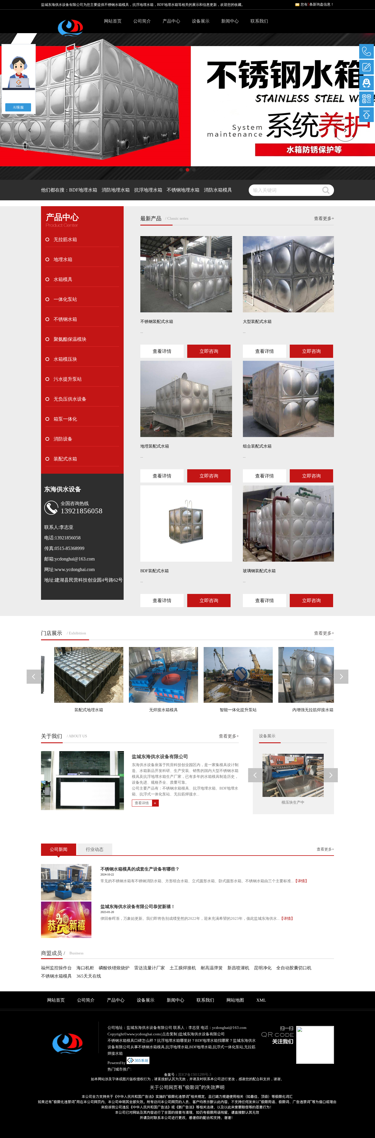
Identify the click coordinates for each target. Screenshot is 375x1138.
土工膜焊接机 (183, 968)
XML (261, 1000)
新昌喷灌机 (238, 968)
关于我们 (51, 736)
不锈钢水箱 (65, 319)
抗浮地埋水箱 (148, 189)
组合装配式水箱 (257, 446)
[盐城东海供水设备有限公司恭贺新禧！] (66, 920)
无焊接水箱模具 (147, 710)
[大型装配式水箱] (289, 274)
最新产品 (150, 218)
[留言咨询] (366, 67)
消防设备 (63, 438)
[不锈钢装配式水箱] (186, 274)
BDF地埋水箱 (83, 189)
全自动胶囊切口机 (293, 968)
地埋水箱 (63, 259)
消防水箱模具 (218, 189)
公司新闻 (58, 849)
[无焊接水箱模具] (147, 675)
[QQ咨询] (366, 83)
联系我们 (259, 21)
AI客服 (18, 107)
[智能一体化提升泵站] (222, 675)
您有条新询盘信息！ (317, 4)
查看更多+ (324, 218)
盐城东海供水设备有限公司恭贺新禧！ (137, 906)
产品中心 (171, 21)
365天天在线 (88, 976)
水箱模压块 (65, 359)
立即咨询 (209, 351)
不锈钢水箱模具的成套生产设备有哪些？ (140, 869)
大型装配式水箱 (257, 321)
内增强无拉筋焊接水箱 (297, 710)
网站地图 (235, 1000)
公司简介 (142, 21)
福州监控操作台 (56, 968)
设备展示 (200, 21)
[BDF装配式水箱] (186, 523)
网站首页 (113, 21)
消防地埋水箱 (116, 189)
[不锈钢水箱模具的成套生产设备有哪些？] (66, 882)
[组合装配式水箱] (289, 399)
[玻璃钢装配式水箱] (289, 523)
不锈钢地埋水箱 (183, 189)
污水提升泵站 (68, 379)
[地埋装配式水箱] (186, 399)
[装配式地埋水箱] (73, 675)
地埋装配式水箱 (154, 446)
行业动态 (94, 849)
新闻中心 (230, 21)
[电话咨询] (366, 51)
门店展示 (51, 633)
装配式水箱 (65, 458)
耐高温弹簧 (212, 968)
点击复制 (169, 1034)
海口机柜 (85, 968)
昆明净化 (263, 968)
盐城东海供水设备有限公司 (160, 756)
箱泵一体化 (65, 418)
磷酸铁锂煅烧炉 (114, 968)
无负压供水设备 (70, 399)
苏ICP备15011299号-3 (194, 1075)
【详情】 (301, 881)
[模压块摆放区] (293, 775)
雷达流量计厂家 (149, 968)
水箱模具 (63, 279)
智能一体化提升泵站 (222, 710)
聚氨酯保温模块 (70, 339)
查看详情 (162, 351)
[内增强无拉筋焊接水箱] (297, 675)
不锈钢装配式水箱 (156, 321)
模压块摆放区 (293, 802)
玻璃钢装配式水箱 (259, 571)
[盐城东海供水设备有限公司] (70, 31)
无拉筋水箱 (65, 239)
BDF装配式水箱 (154, 571)
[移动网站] (366, 99)
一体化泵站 (65, 299)
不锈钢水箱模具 (116, 5)
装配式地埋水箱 (73, 710)
